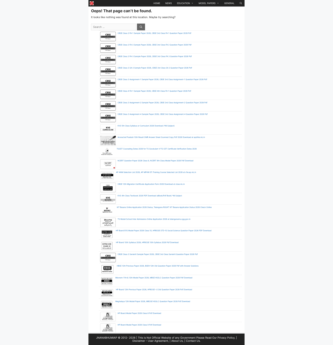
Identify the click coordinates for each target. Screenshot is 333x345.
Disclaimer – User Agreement (150, 340)
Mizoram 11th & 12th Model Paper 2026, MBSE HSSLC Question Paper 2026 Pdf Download (153, 278)
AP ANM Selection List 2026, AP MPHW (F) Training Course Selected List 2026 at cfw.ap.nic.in (156, 172)
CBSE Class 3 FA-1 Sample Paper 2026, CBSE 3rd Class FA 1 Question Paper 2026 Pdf (154, 33)
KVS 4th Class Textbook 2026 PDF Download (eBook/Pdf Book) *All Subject (150, 196)
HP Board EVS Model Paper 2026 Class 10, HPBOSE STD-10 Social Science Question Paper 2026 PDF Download (164, 230)
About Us (177, 340)
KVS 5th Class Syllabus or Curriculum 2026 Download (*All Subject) (146, 126)
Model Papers (207, 3)
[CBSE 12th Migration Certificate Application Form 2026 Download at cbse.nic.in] (108, 188)
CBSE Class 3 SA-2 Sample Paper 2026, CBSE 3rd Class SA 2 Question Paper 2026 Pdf (155, 68)
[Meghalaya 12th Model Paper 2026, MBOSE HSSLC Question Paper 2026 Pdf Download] (107, 305)
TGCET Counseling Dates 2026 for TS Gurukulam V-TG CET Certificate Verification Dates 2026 (157, 149)
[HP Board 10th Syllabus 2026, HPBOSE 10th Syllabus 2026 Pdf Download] (107, 246)
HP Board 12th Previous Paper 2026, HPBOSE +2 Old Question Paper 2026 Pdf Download (154, 289)
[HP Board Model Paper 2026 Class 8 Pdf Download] (108, 317)
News (168, 3)
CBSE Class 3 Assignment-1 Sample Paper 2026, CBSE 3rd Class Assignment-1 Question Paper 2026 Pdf (162, 79)
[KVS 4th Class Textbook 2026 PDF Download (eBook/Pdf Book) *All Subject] (108, 199)
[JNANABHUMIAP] (92, 3)
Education (183, 3)
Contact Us (193, 340)
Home (156, 3)
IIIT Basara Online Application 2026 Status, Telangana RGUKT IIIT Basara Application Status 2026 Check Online (164, 207)
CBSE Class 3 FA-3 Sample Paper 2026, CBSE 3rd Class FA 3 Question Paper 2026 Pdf (155, 56)
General (229, 3)
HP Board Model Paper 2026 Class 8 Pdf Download (139, 313)
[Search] (141, 27)
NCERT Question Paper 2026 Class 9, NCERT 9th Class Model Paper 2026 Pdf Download (155, 160)
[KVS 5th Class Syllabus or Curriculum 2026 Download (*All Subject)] (108, 129)
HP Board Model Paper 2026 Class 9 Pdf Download (139, 325)
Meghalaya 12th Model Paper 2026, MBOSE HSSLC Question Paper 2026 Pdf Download (152, 301)
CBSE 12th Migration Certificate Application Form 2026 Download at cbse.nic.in (151, 184)
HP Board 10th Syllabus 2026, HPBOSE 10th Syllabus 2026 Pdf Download (147, 242)
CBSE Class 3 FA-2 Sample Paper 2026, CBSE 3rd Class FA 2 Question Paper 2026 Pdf (154, 45)
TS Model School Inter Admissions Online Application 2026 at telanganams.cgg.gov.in (154, 219)
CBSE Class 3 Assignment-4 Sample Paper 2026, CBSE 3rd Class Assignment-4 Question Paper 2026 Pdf (163, 114)
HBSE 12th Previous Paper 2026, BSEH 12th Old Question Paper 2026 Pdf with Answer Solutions (157, 266)
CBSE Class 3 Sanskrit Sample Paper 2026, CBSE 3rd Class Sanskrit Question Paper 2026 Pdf (158, 254)
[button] (241, 3)
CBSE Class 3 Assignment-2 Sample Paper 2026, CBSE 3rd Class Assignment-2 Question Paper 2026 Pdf (162, 102)
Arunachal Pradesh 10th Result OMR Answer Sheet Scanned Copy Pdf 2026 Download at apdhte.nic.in (161, 137)
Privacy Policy (226, 337)
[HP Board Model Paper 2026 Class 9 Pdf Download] (108, 328)
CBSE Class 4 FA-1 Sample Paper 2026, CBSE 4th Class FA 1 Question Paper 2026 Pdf (154, 91)
